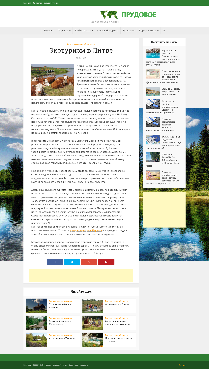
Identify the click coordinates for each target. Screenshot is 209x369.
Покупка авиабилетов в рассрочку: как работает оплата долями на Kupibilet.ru (162, 178)
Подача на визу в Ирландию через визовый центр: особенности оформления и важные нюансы (163, 77)
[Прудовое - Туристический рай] (131, 13)
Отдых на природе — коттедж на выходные (118, 322)
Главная (27, 3)
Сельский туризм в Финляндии (60, 322)
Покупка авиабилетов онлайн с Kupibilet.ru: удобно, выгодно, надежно (160, 125)
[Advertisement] (81, 275)
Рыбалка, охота (84, 30)
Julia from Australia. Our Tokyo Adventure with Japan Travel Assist (163, 160)
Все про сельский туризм (81, 44)
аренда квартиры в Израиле (86, 230)
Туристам (129, 30)
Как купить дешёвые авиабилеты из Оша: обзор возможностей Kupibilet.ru (162, 107)
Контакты (37, 3)
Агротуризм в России (117, 304)
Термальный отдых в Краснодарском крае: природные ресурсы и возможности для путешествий (163, 57)
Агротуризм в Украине (62, 338)
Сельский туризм (51, 3)
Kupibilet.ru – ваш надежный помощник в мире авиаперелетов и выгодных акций (163, 142)
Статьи (182, 365)
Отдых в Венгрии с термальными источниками (171, 91)
